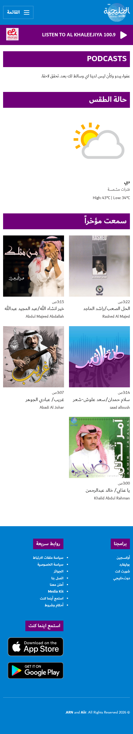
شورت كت (122, 571)
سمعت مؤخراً (105, 221)
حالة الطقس (108, 100)
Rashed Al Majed (116, 316)
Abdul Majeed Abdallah (45, 316)
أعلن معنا (56, 584)
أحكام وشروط (54, 605)
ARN (69, 712)
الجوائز (58, 571)
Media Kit (55, 591)
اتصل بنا (57, 578)
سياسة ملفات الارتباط (48, 557)
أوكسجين (123, 557)
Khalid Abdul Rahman (112, 498)
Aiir (84, 712)
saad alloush (120, 407)
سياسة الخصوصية (50, 564)
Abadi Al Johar (52, 407)
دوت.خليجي (121, 578)
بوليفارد (124, 564)
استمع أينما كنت (51, 598)
